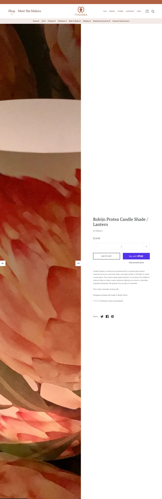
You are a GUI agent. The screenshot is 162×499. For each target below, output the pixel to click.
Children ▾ (62, 21)
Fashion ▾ (52, 21)
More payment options (136, 262)
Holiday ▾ (87, 21)
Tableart (99, 231)
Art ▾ (44, 21)
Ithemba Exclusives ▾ (101, 21)
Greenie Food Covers (121, 21)
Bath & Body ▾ (75, 21)
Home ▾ (36, 21)
